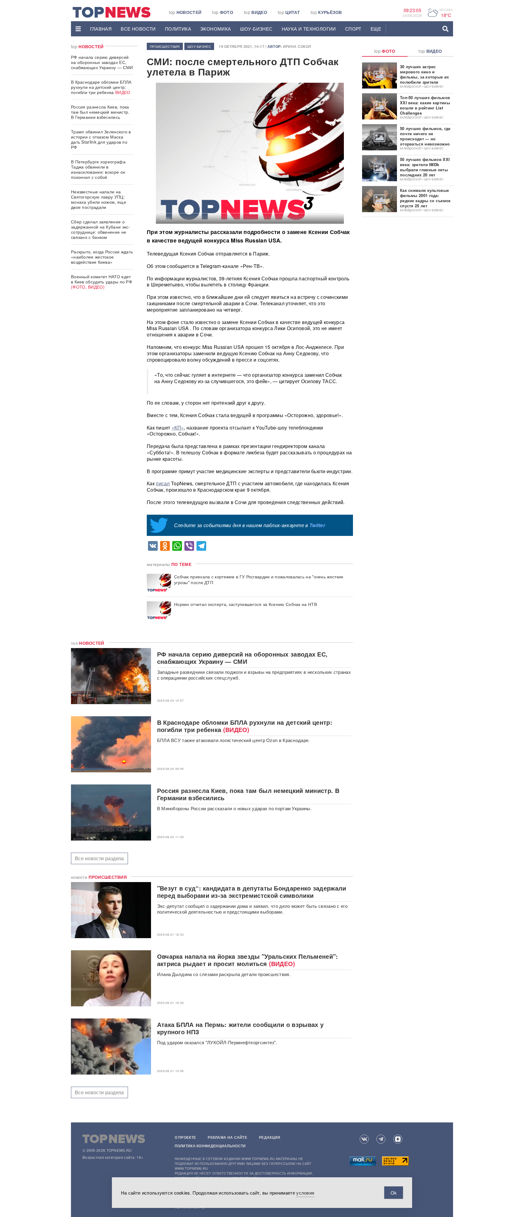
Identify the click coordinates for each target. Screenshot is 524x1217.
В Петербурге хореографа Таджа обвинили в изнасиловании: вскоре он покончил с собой (98, 169)
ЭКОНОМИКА (215, 28)
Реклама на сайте (227, 1137)
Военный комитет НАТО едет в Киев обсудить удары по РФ (101, 281)
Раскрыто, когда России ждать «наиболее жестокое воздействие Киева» (102, 257)
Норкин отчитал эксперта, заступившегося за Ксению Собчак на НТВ (245, 604)
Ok (394, 1192)
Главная (101, 28)
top (185, 12)
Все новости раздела (99, 858)
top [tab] (384, 51)
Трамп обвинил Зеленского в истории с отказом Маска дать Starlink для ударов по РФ (101, 139)
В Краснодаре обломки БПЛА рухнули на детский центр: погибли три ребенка (101, 87)
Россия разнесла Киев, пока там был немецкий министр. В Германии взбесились (100, 112)
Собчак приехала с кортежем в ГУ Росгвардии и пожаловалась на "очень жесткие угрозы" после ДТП (259, 579)
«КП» (178, 427)
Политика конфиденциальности (210, 1145)
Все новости (138, 28)
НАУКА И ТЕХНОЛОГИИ (309, 28)
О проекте (185, 1137)
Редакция (269, 1137)
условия (305, 1192)
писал (163, 483)
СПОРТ (353, 28)
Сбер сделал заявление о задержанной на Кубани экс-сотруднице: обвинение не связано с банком (100, 229)
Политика (178, 28)
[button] (78, 28)
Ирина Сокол (297, 46)
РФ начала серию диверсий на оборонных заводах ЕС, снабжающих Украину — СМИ (102, 62)
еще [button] (376, 28)
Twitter (317, 525)
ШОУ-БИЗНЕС (256, 28)
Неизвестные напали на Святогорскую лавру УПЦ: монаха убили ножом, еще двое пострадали (98, 199)
